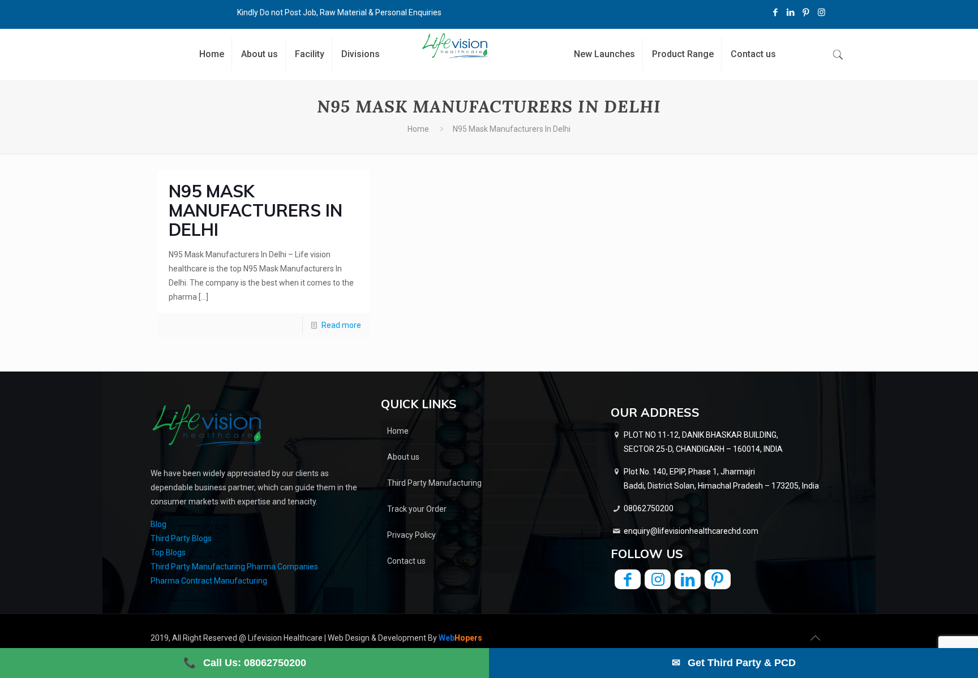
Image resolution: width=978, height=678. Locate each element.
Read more (341, 325)
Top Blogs (168, 552)
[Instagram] (821, 12)
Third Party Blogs (181, 538)
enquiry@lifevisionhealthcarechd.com (691, 531)
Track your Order (417, 508)
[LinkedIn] (791, 12)
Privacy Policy (411, 534)
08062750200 (649, 508)
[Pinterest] (806, 12)
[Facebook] (776, 12)
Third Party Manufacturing (434, 482)
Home (418, 128)
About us (403, 456)
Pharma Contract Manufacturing (209, 580)
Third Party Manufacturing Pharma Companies (234, 566)
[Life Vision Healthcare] (455, 46)
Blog (158, 524)
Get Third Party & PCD (734, 662)
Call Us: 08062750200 (244, 662)
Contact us (406, 560)
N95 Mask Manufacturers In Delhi (255, 210)
